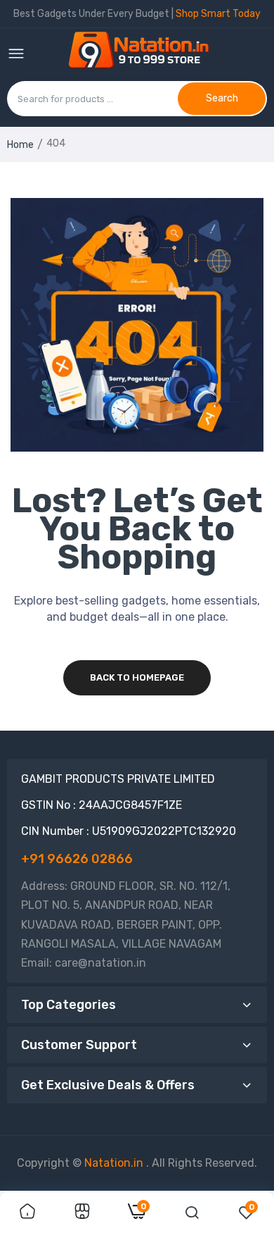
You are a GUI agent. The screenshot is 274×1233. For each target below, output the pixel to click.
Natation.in (113, 1163)
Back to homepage (137, 677)
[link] (27, 1212)
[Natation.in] (145, 54)
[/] (144, 1163)
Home (20, 145)
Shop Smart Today (218, 14)
